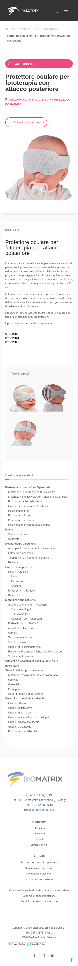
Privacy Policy (18, 944)
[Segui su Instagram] (43, 955)
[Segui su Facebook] (34, 955)
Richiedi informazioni (26, 122)
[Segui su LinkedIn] (26, 955)
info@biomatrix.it (43, 809)
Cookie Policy (38, 944)
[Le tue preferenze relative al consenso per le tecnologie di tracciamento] (71, 959)
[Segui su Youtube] (52, 955)
